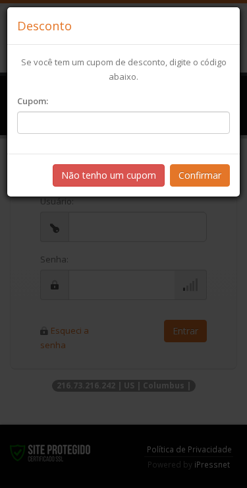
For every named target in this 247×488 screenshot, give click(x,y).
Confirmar (199, 175)
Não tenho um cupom (108, 175)
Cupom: (32, 101)
